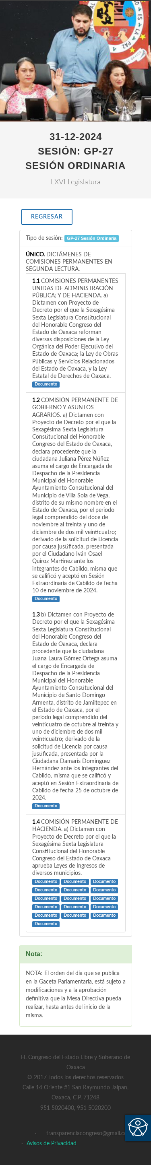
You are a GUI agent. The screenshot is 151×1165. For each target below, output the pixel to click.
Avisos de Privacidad (52, 1143)
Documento (46, 384)
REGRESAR (47, 217)
